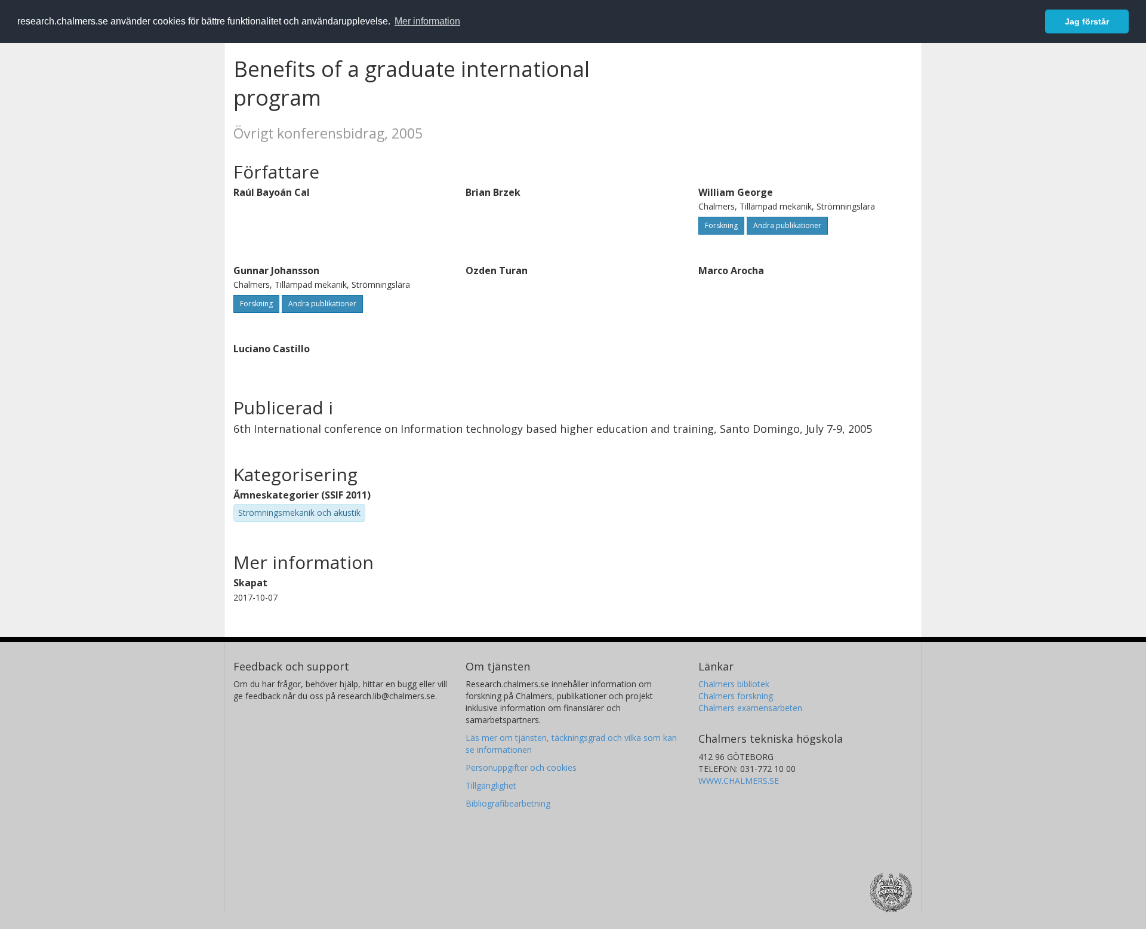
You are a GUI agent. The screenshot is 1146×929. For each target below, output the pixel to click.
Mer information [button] (427, 21)
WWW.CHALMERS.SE (738, 780)
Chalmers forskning (735, 696)
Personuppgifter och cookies (521, 767)
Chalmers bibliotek (733, 684)
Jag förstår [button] (1087, 21)
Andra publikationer (787, 225)
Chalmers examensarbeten (750, 707)
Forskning (721, 225)
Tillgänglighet (491, 785)
